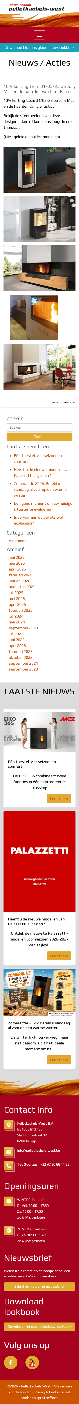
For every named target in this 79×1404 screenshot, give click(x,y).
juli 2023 (16, 634)
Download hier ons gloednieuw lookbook (39, 47)
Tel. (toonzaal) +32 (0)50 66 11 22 (43, 1164)
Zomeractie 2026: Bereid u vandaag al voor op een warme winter (40, 489)
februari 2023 (20, 651)
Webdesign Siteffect (39, 1398)
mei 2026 (17, 563)
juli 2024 (16, 616)
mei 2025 (17, 598)
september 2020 (23, 669)
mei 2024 (17, 622)
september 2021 (23, 663)
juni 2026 (17, 557)
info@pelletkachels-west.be (38, 1150)
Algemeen (18, 540)
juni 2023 (17, 639)
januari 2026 (19, 581)
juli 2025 (16, 592)
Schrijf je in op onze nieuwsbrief (39, 1286)
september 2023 (23, 628)
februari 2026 (20, 575)
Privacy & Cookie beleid (52, 1392)
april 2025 (17, 604)
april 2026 (17, 569)
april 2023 (17, 645)
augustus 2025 (22, 586)
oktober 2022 (20, 657)
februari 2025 (20, 610)
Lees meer (59, 798)
